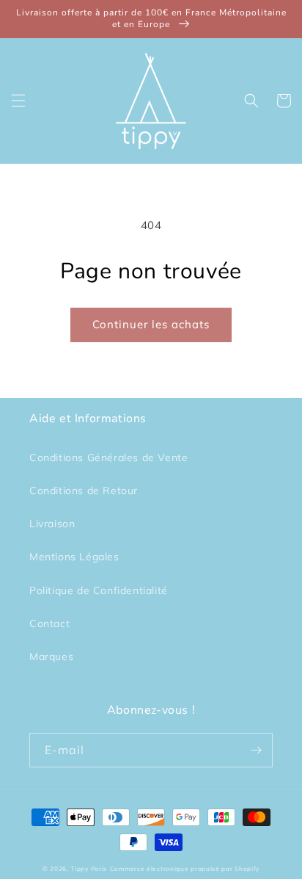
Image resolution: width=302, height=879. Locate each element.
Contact (49, 623)
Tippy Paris (88, 868)
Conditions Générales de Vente (108, 457)
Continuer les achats (151, 324)
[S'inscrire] (256, 750)
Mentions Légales (74, 556)
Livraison (52, 523)
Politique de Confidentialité (98, 590)
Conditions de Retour (83, 490)
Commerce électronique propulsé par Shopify (184, 868)
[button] (18, 100)
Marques (51, 656)
